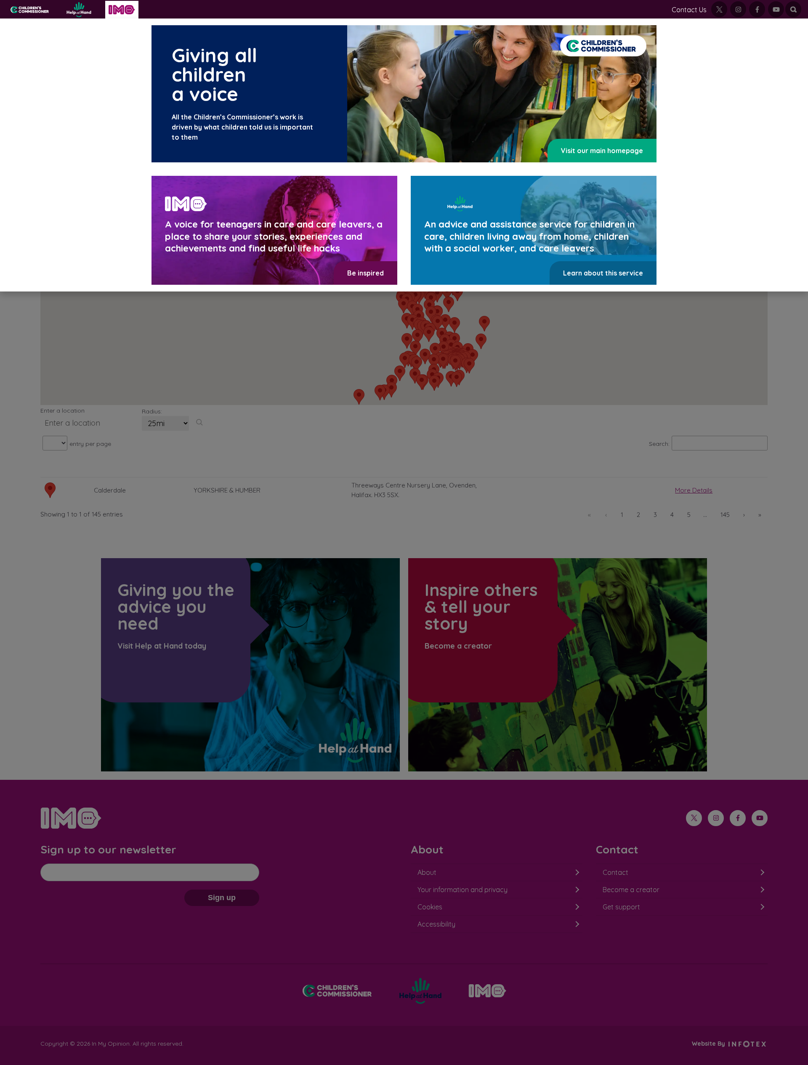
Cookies (429, 907)
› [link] (744, 515)
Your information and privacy (462, 889)
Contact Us (689, 9)
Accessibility (436, 924)
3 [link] (655, 515)
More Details (693, 490)
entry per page (90, 444)
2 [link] (638, 515)
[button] (456, 379)
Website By (709, 1043)
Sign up (222, 897)
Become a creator (631, 889)
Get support (621, 907)
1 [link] (622, 515)
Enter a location (62, 410)
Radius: (152, 411)
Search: (659, 444)
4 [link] (672, 515)
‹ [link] (606, 515)
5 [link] (689, 515)
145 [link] (725, 515)
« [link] (589, 515)
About (426, 872)
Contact (615, 872)
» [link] (759, 515)
